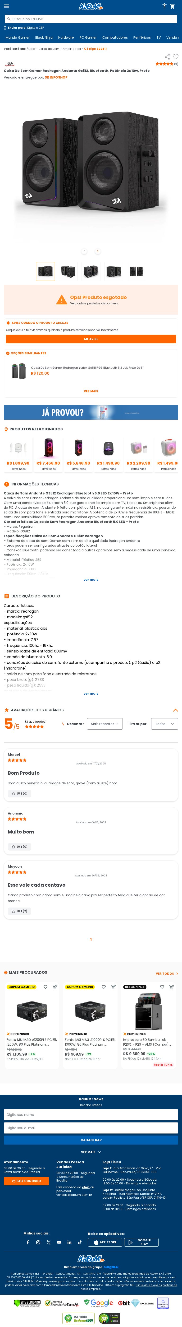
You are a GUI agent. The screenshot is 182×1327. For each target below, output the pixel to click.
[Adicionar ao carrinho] (55, 987)
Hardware (66, 37)
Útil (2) (22, 911)
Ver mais (91, 391)
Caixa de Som (50, 49)
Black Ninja (44, 37)
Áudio (32, 49)
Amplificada (73, 49)
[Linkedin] (69, 1242)
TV (158, 37)
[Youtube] (59, 1242)
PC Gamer (88, 37)
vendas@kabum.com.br (74, 1195)
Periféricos (142, 37)
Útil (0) (22, 794)
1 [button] (91, 939)
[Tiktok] (80, 1242)
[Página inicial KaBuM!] (91, 6)
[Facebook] (27, 1242)
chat (86, 1187)
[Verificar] (27, 1303)
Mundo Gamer (18, 37)
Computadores (115, 37)
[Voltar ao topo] (91, 1258)
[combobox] (91, 19)
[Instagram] (38, 1242)
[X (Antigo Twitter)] (48, 1242)
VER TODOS (165, 974)
